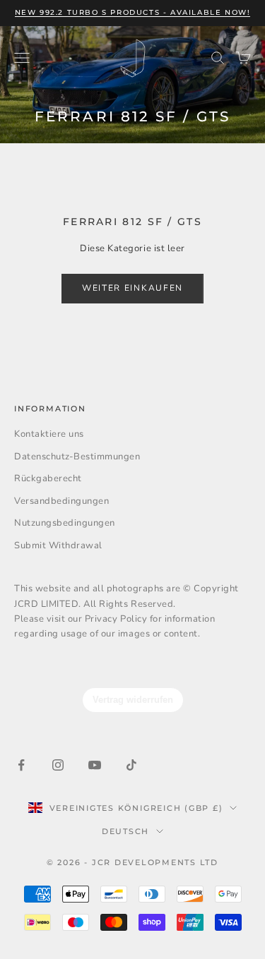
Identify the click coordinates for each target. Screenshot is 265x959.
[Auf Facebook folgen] (21, 765)
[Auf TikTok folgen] (131, 765)
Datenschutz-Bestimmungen (77, 456)
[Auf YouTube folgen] (95, 765)
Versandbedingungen (61, 501)
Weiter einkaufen (132, 288)
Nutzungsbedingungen (64, 523)
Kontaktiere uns (49, 434)
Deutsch (125, 831)
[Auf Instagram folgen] (58, 765)
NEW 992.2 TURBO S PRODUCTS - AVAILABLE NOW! (133, 12)
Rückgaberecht (48, 478)
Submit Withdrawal (58, 545)
